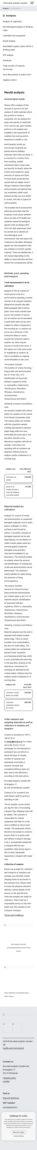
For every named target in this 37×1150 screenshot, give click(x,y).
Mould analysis (9, 41)
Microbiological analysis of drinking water (18, 28)
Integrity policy (9, 1078)
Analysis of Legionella (12, 21)
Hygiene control (10, 80)
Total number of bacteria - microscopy (14, 67)
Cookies (6, 1081)
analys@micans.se (14, 741)
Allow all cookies (18, 1132)
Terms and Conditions (14, 915)
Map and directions (11, 1098)
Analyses (6, 8)
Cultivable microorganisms (14, 35)
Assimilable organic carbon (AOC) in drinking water (18, 48)
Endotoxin (7, 60)
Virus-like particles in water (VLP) (17, 74)
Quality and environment (13, 1048)
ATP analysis (8, 55)
